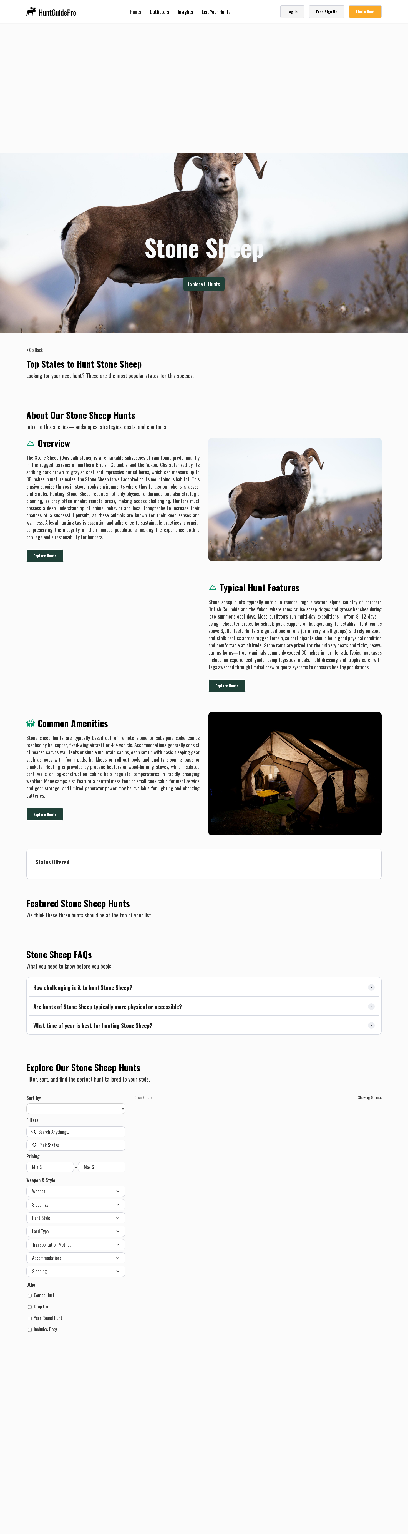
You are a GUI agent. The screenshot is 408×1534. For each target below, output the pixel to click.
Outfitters (159, 11)
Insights (185, 11)
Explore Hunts (45, 556)
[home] (53, 12)
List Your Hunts (216, 11)
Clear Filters (143, 1097)
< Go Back (34, 350)
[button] (135, 11)
